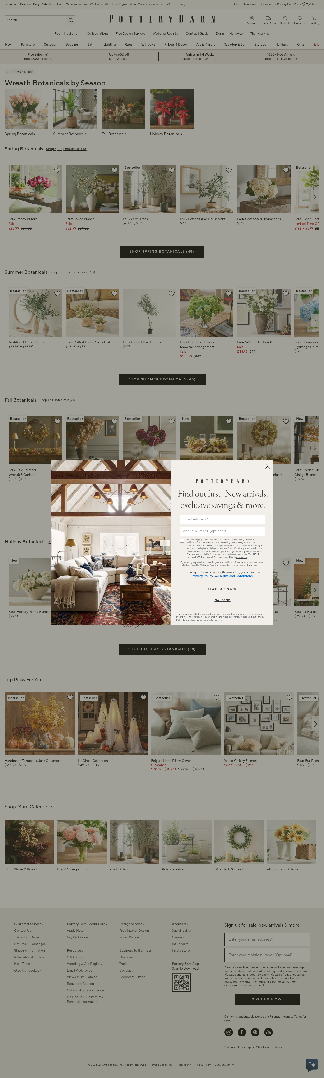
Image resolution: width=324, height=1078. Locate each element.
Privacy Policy (202, 576)
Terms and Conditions (236, 576)
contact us (241, 557)
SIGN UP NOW (222, 589)
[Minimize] (267, 466)
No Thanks (222, 600)
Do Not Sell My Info (229, 616)
